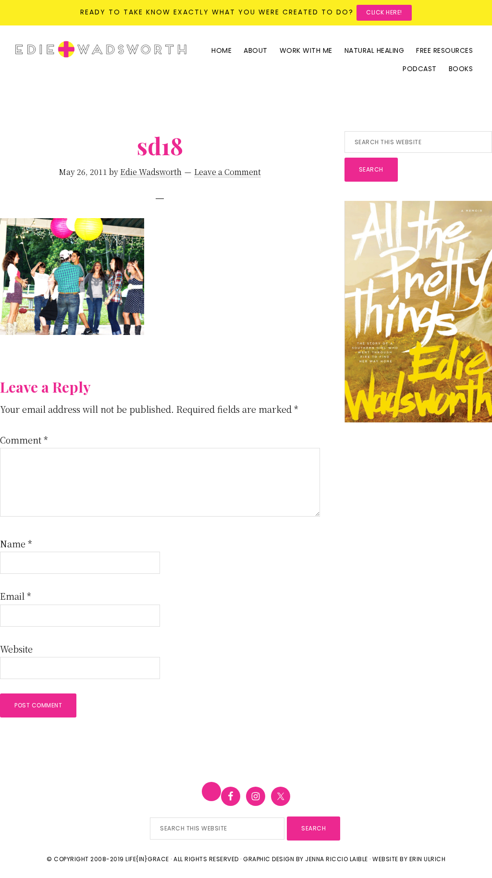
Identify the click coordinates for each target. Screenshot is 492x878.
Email (15, 596)
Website (16, 649)
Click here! (384, 12)
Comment (24, 439)
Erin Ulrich (427, 859)
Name (16, 543)
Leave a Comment (227, 171)
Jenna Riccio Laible (336, 859)
